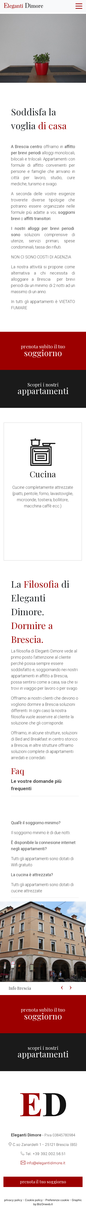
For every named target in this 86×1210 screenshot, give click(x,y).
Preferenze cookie (57, 1200)
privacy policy (13, 1200)
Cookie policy (34, 1200)
